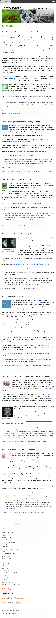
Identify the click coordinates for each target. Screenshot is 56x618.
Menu (53, 1)
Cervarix (20, 365)
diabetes (5, 547)
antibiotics (15, 93)
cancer (14, 365)
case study (47, 468)
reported (41, 302)
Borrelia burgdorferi (25, 225)
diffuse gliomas (28, 441)
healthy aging (7, 556)
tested (35, 191)
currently (21, 197)
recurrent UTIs (34, 111)
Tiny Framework (10, 613)
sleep (29, 171)
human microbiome (8, 561)
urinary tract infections (21, 111)
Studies (4, 90)
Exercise (4, 551)
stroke (4, 580)
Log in (17, 613)
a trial (46, 384)
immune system (23, 171)
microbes (13, 111)
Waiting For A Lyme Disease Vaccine (16, 179)
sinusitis (5, 577)
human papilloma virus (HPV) (40, 365)
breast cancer (16, 288)
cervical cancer (26, 365)
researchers (35, 246)
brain (12, 441)
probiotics (5, 575)
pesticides (5, 570)
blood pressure (7, 532)
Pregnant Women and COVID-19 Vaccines (18, 449)
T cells (31, 171)
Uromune (4, 113)
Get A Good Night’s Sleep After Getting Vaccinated (22, 121)
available (10, 78)
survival (48, 388)
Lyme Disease (15, 225)
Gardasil (32, 365)
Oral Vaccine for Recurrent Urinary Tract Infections (23, 32)
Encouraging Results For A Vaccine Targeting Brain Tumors (26, 376)
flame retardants (8, 554)
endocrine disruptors (10, 549)
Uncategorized (7, 582)
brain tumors (21, 441)
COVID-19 (29, 512)
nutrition (5, 568)
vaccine (8, 113)
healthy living (15, 171)
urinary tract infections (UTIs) (44, 111)
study (14, 130)
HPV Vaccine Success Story (12, 296)
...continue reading (10, 107)
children (5, 544)
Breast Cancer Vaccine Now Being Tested (18, 234)
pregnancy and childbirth (18, 512)
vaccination (36, 171)
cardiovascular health (10, 542)
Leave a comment (16, 113)
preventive (24, 90)
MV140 (29, 111)
